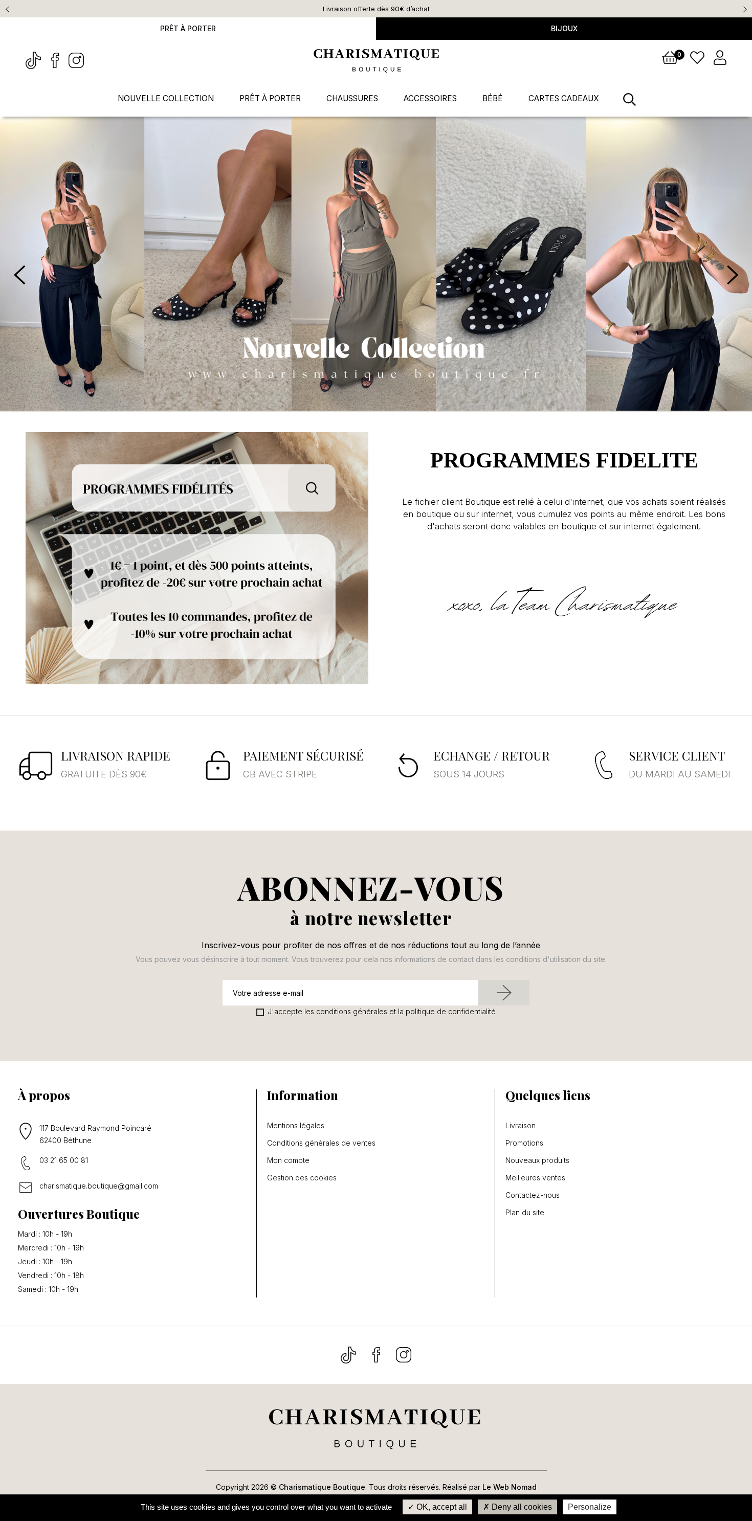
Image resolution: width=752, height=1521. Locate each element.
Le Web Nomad (509, 1487)
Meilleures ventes (535, 1177)
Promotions (524, 1143)
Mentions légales (295, 1125)
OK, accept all (440, 1507)
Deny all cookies (521, 1507)
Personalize (589, 1507)
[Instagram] (76, 59)
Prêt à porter (188, 28)
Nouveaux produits (537, 1160)
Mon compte (288, 1160)
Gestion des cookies (302, 1177)
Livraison (520, 1125)
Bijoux (564, 28)
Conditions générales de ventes (321, 1143)
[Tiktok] (34, 59)
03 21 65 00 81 (63, 1160)
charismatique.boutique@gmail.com (98, 1185)
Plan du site (524, 1212)
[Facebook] (55, 59)
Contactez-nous (532, 1195)
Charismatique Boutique (322, 1487)
